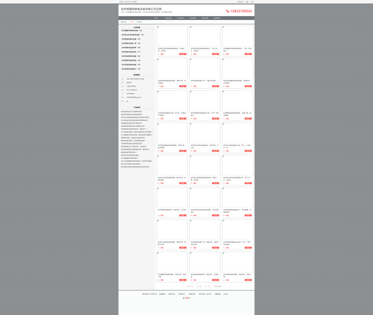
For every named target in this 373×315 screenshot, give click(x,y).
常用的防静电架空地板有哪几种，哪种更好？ (135, 149)
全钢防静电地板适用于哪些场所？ (132, 123)
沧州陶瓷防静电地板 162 (131, 39)
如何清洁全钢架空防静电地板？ (131, 164)
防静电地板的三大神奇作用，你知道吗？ (134, 146)
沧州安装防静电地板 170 (131, 65)
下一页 (207, 286)
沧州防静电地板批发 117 (131, 52)
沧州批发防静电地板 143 (131, 56)
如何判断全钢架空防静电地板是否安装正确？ (135, 167)
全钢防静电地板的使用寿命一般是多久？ (134, 129)
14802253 (171, 294)
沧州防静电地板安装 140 (131, 60)
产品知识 (192, 18)
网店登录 (182, 294)
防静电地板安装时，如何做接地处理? (133, 141)
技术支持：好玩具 (205, 294)
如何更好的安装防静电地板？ (130, 155)
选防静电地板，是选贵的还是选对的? (133, 138)
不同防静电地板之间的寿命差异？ (132, 143)
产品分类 (180, 18)
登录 (252, 2)
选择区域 (240, 2)
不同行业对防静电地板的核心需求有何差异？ (135, 117)
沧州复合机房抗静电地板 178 (133, 35)
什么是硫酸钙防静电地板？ (129, 158)
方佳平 (225, 294)
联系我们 (217, 18)
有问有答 (205, 18)
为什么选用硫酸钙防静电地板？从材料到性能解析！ (137, 161)
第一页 (190, 286)
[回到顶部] (370, 312)
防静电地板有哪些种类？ (129, 152)
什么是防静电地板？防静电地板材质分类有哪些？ (137, 132)
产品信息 (168, 18)
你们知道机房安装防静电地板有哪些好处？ (135, 120)
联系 (182, 54)
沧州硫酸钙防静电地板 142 (132, 30)
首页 (156, 18)
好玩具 (121, 2)
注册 (247, 2)
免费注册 (192, 294)
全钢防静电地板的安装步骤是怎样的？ (133, 126)
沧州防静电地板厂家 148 (131, 43)
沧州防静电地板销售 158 (131, 47)
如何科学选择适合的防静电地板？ (132, 114)
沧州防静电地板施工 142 (131, 69)
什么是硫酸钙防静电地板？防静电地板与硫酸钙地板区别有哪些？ (137, 135)
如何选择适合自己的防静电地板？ (132, 111)
